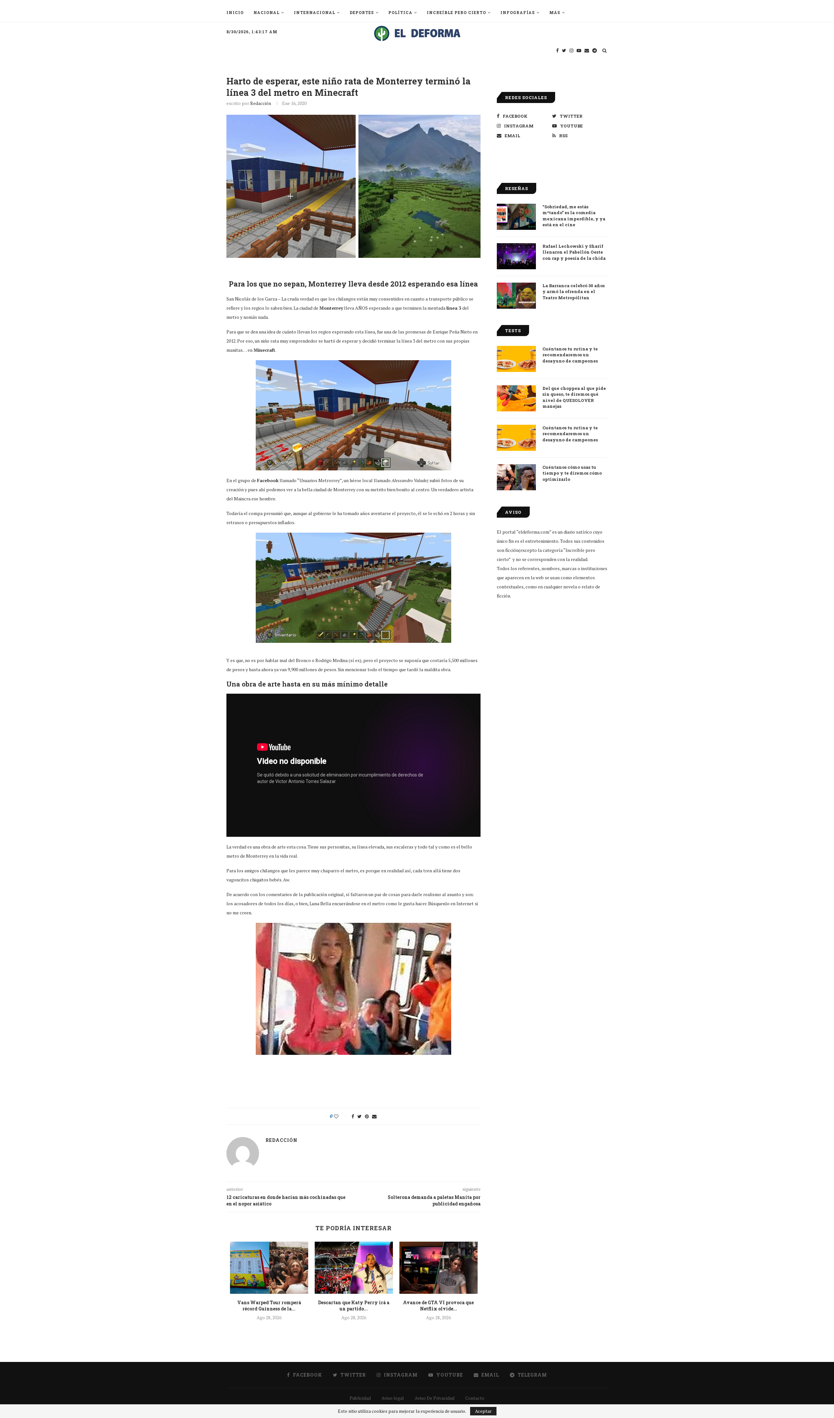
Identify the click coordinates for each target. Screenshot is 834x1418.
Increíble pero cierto (456, 12)
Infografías (517, 12)
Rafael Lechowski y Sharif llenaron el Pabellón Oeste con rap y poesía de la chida (574, 252)
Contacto (474, 1398)
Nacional (266, 12)
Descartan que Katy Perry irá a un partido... (353, 1305)
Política (400, 12)
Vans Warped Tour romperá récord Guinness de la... (269, 1305)
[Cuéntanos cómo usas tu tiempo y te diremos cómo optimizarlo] (516, 477)
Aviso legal (392, 1398)
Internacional (314, 12)
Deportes (362, 12)
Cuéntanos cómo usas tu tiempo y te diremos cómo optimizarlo (572, 473)
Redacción (260, 103)
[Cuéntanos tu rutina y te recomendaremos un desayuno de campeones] (516, 359)
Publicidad (360, 1398)
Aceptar (483, 1411)
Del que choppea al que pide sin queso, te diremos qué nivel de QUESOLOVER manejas (574, 397)
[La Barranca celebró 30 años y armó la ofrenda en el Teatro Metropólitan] (516, 296)
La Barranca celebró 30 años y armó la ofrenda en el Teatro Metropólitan (573, 291)
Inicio (235, 12)
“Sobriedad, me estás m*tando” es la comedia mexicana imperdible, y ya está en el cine (573, 216)
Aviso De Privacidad (434, 1398)
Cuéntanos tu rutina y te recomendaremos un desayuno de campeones (570, 354)
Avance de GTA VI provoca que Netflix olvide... (438, 1305)
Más (554, 12)
